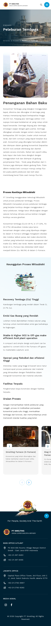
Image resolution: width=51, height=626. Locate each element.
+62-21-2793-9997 (16, 583)
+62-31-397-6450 (15, 555)
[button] (29, 482)
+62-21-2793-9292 (16, 587)
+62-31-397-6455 (15, 560)
